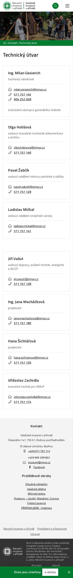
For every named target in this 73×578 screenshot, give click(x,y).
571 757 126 (22, 362)
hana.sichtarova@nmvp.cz (31, 357)
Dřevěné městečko (36, 484)
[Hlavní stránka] (4, 43)
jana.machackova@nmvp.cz (32, 318)
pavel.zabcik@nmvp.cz (28, 186)
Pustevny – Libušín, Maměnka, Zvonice (36, 498)
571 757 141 (22, 231)
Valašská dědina (36, 489)
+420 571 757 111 (39, 451)
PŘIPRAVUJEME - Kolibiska (36, 508)
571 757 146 (22, 152)
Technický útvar (28, 43)
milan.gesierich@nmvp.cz (30, 89)
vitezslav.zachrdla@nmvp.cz (32, 396)
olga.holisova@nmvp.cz (29, 147)
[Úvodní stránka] (19, 6)
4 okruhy (50, 572)
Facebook (39, 467)
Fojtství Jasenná (36, 503)
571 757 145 (22, 94)
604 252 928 (22, 99)
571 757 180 (22, 323)
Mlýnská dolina (36, 494)
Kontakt (12, 43)
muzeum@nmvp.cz (39, 462)
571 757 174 (22, 401)
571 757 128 (22, 283)
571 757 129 (22, 191)
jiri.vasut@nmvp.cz (26, 279)
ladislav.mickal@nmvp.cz (30, 226)
